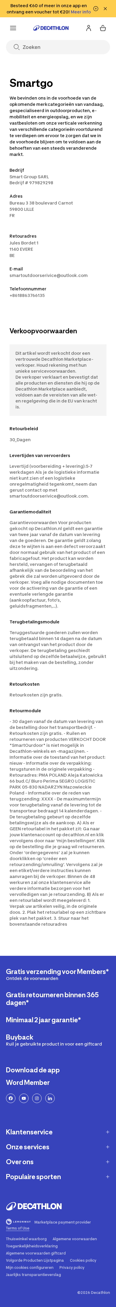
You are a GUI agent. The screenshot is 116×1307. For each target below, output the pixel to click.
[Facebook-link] (10, 1098)
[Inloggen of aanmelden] (88, 28)
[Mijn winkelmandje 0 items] (103, 28)
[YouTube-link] (24, 1098)
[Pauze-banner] (96, 8)
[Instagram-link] (37, 1098)
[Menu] (13, 28)
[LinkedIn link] (50, 1098)
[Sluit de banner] (105, 8)
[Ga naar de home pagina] (51, 28)
